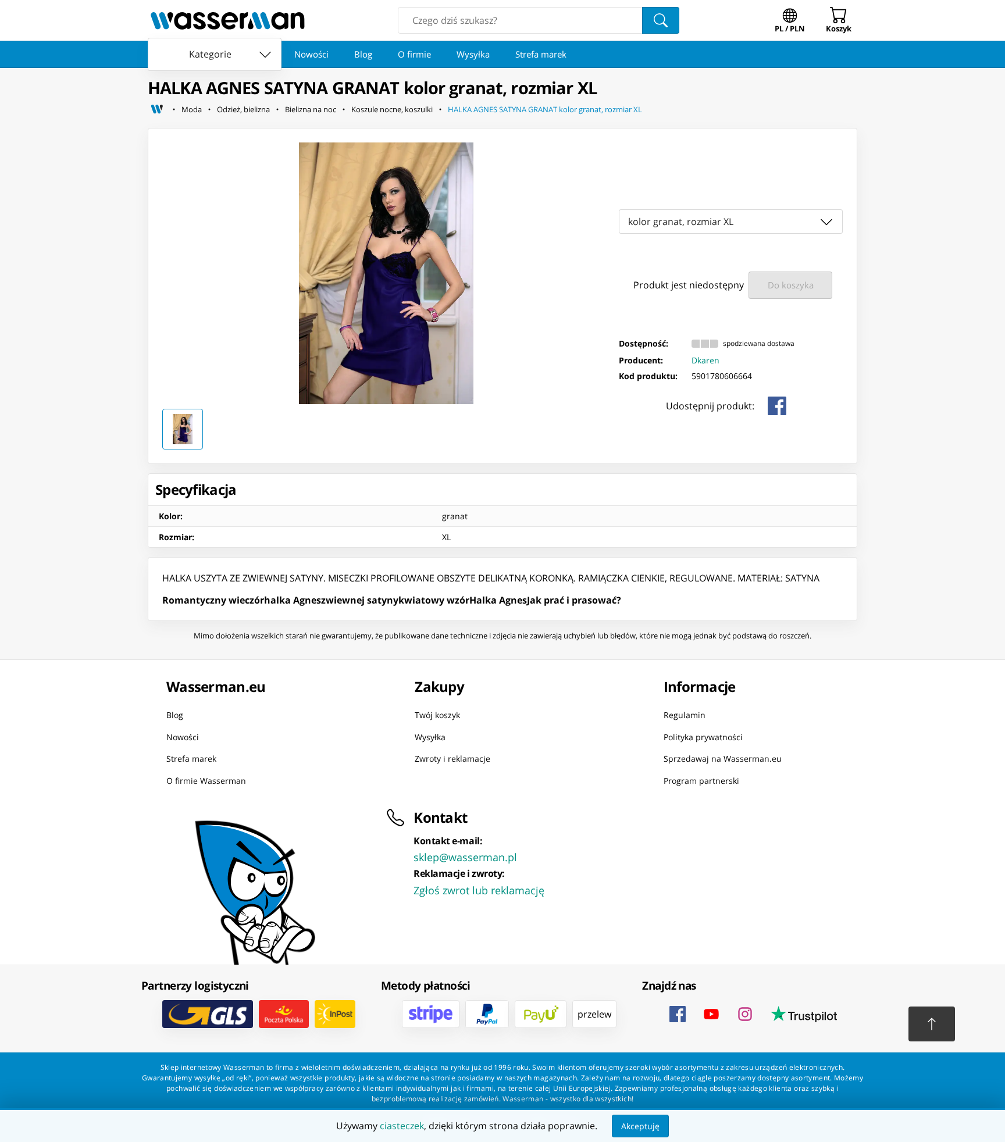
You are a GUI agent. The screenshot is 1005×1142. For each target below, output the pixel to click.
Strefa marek (540, 54)
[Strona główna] (157, 109)
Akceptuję (640, 1126)
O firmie (414, 54)
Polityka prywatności (703, 736)
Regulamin (684, 714)
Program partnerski (701, 780)
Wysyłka (473, 54)
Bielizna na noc (310, 109)
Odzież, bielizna (243, 109)
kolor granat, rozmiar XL (680, 221)
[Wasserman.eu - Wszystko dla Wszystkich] (228, 20)
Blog (363, 54)
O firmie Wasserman (206, 780)
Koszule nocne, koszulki (392, 109)
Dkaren (705, 360)
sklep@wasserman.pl (465, 857)
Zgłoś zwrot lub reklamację (479, 890)
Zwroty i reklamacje (452, 758)
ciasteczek (402, 1125)
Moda (191, 109)
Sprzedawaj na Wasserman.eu (723, 758)
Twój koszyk (437, 714)
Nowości (311, 54)
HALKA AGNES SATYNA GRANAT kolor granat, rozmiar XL (545, 109)
